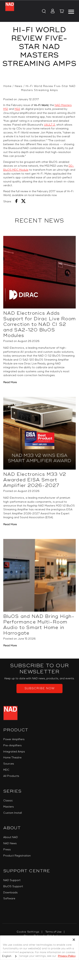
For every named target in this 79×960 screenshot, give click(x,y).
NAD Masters (63, 105)
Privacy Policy (67, 956)
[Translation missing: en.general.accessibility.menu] (71, 11)
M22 (17, 109)
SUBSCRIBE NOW (40, 688)
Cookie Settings (28, 931)
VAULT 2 (49, 124)
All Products (11, 776)
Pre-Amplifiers (12, 745)
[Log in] (51, 11)
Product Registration (17, 855)
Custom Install (12, 812)
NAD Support (12, 880)
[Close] (74, 939)
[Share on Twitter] (23, 201)
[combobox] (9, 956)
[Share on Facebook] (16, 201)
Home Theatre (12, 757)
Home (7, 86)
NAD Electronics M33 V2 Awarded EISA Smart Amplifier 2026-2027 (34, 480)
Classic (8, 800)
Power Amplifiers (14, 739)
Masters (8, 806)
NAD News (10, 843)
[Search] (43, 11)
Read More (10, 382)
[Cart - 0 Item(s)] (62, 11)
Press (7, 849)
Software (9, 898)
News (18, 86)
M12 (5, 109)
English (6, 956)
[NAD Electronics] (9, 11)
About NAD (10, 837)
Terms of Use (53, 931)
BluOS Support (13, 886)
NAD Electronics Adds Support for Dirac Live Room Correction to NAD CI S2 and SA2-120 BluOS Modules (39, 324)
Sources (8, 763)
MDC (6, 769)
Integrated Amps (14, 751)
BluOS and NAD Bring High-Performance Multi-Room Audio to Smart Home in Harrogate (39, 625)
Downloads (10, 892)
